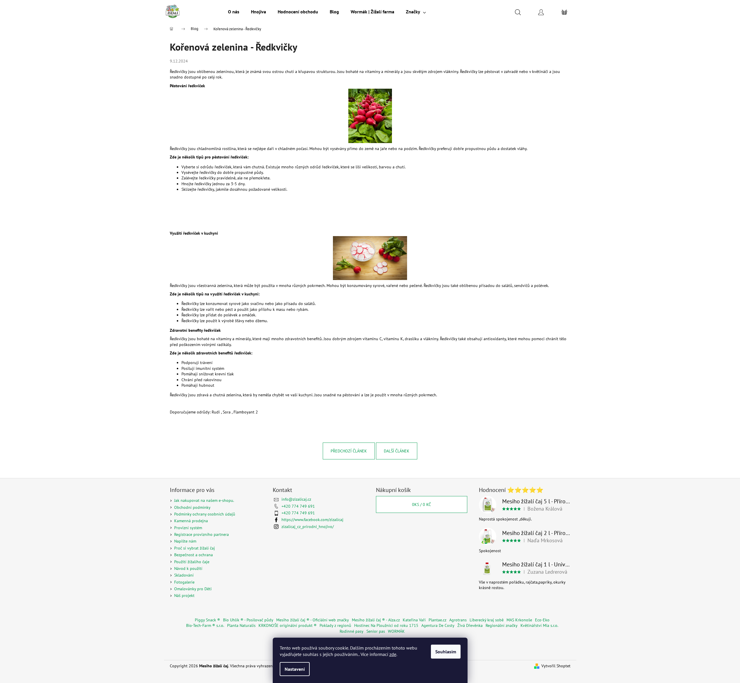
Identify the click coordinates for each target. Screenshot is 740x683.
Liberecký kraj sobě (487, 620)
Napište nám (185, 541)
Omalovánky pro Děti (193, 588)
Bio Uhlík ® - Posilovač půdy (248, 620)
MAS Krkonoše (519, 620)
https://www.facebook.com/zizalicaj (312, 519)
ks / (421, 504)
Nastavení (295, 669)
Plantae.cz (437, 620)
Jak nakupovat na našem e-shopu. (204, 500)
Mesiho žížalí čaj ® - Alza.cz (376, 620)
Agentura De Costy (437, 625)
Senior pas (375, 631)
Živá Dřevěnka (470, 625)
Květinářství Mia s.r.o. (539, 625)
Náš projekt (184, 595)
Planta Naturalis (241, 625)
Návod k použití (188, 568)
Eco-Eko (542, 620)
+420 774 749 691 (298, 506)
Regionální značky (502, 625)
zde (392, 654)
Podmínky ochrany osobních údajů (204, 514)
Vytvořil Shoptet (555, 665)
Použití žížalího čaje (191, 561)
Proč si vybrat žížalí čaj (194, 548)
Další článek (396, 451)
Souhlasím (445, 652)
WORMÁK (396, 631)
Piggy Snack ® (207, 620)
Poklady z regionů (335, 625)
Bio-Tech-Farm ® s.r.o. (205, 625)
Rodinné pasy (351, 631)
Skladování (184, 575)
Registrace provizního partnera (201, 534)
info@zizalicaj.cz (296, 499)
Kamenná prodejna (191, 520)
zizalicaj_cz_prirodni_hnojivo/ (307, 526)
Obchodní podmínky (192, 507)
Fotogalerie (184, 582)
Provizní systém (188, 527)
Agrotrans (458, 620)
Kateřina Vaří (414, 620)
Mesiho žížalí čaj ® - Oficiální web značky (312, 620)
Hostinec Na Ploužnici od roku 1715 (386, 625)
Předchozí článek (349, 451)
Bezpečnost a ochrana (193, 554)
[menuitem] (233, 11)
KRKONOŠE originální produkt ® (287, 625)
